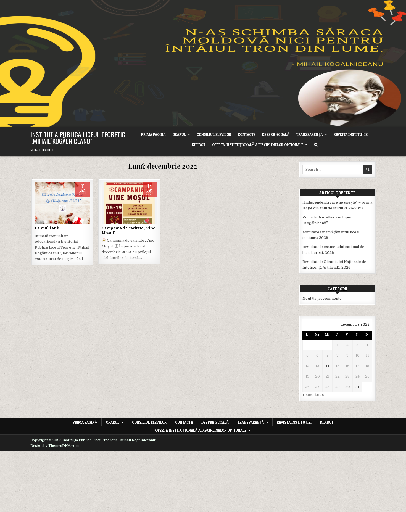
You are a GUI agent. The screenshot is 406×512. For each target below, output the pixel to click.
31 (357, 387)
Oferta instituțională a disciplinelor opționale (257, 144)
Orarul (179, 134)
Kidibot (198, 144)
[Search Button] (316, 145)
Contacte (246, 134)
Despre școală (275, 134)
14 (327, 366)
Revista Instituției (351, 134)
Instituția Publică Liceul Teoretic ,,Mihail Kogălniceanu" (77, 137)
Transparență (309, 134)
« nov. (307, 395)
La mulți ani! (47, 228)
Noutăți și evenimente (62, 199)
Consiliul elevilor (214, 134)
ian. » (319, 395)
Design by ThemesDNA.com (54, 446)
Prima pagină (153, 134)
